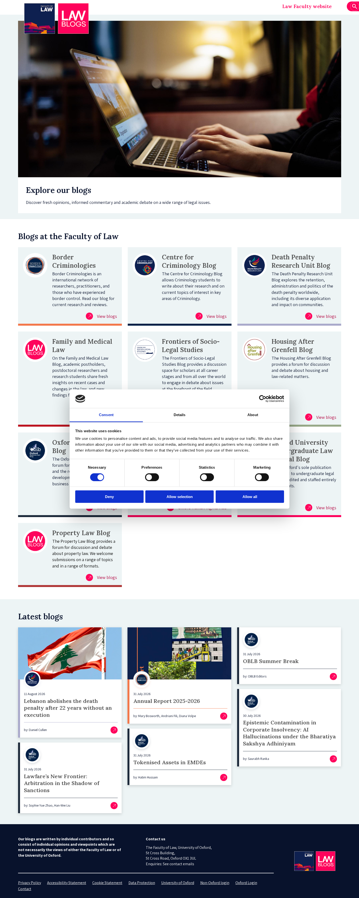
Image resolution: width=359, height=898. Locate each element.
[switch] (152, 477)
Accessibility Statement (66, 882)
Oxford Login (246, 882)
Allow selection (180, 497)
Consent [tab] (106, 415)
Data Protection (141, 882)
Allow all (250, 497)
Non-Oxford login (214, 882)
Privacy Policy (29, 882)
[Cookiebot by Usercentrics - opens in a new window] (262, 398)
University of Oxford (177, 882)
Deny (109, 497)
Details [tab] (180, 415)
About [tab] (252, 415)
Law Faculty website (307, 6)
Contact (24, 888)
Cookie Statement (107, 882)
